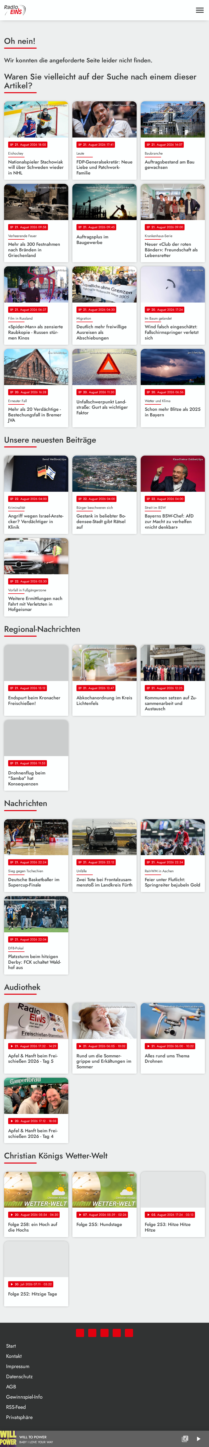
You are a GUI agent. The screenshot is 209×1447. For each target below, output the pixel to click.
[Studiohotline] (129, 1333)
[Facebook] (92, 1333)
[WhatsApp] (80, 1333)
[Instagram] (104, 1333)
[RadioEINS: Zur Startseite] (98, 10)
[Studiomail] (117, 1333)
